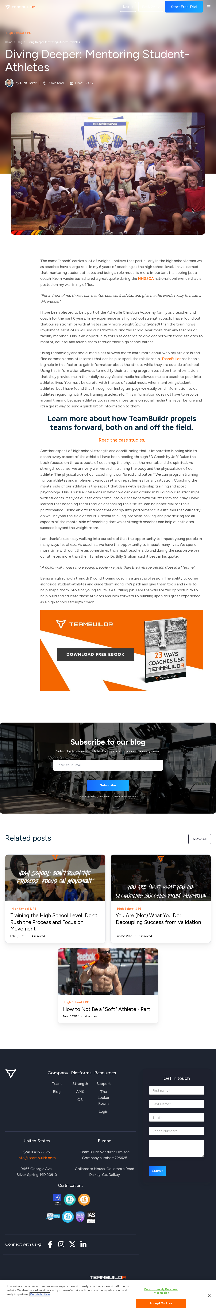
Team (57, 1083)
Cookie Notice (40, 1294)
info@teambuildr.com (37, 1157)
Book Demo (151, 7)
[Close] (209, 1295)
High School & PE (18, 33)
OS (80, 1099)
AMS (80, 1091)
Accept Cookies (161, 1303)
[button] (209, 6)
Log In (128, 7)
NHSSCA (146, 278)
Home (8, 42)
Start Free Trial (184, 6)
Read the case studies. (122, 440)
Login (103, 1111)
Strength (80, 1083)
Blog (19, 42)
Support (103, 1083)
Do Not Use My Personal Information (161, 1291)
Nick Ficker (28, 83)
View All (200, 839)
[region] (108, 1296)
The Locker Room (103, 1097)
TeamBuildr (171, 358)
